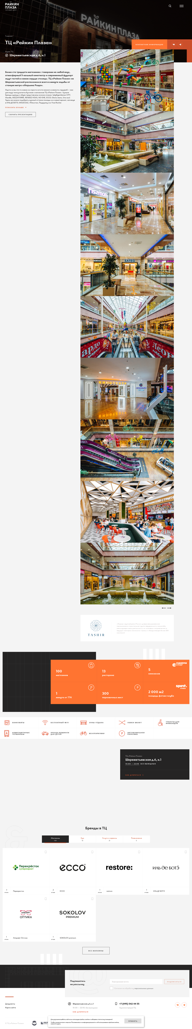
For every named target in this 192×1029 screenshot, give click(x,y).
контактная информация (149, 44)
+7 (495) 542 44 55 (129, 1003)
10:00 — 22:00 (132, 763)
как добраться (133, 775)
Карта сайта (10, 1007)
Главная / (9, 36)
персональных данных (143, 988)
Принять (132, 1021)
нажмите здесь (55, 1024)
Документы (10, 1003)
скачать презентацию (20, 114)
